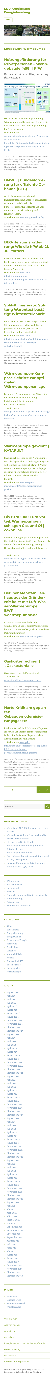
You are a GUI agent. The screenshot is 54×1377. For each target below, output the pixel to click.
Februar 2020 (13, 1258)
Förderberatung (14, 898)
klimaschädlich (26, 689)
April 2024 (12, 1090)
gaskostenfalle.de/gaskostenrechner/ (22, 680)
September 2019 (15, 1276)
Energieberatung (30, 156)
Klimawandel (23, 775)
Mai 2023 (11, 1129)
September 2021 (15, 1199)
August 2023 (13, 1118)
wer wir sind (13, 888)
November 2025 (15, 1024)
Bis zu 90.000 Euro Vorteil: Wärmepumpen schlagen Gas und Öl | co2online (25, 523)
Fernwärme (9, 164)
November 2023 (14, 1108)
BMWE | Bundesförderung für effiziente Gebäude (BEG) (24, 184)
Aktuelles (11, 891)
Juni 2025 (11, 1041)
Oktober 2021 (13, 1195)
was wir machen (15, 884)
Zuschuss (21, 170)
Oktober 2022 (13, 1153)
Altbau (19, 156)
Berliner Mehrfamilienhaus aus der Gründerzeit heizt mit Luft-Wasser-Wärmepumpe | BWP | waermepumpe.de (25, 604)
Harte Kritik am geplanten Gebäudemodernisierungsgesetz (25, 714)
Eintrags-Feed (14, 1300)
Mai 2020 (11, 1251)
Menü (8, 20)
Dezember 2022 (14, 1146)
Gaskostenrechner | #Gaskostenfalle (22, 663)
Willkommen (13, 881)
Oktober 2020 (13, 1234)
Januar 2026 (13, 1017)
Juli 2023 (11, 1122)
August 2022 (13, 1160)
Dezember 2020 (14, 1227)
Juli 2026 (11, 996)
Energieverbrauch (11, 433)
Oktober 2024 (13, 1069)
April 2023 (12, 1132)
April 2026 (12, 1006)
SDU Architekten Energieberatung (17, 10)
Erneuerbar (24, 433)
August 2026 (13, 992)
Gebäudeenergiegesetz (14, 772)
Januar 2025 (13, 1059)
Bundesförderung (26, 162)
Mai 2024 (11, 1087)
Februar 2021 (13, 1220)
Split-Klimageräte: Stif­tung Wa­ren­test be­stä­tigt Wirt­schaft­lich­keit (25, 309)
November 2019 (14, 1269)
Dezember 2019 (14, 1265)
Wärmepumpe (27, 159)
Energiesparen (23, 358)
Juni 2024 (11, 1083)
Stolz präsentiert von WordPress (29, 1372)
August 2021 (13, 1202)
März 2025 (12, 1052)
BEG (11, 229)
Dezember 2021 (14, 1188)
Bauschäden (13, 929)
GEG (26, 772)
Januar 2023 (13, 1143)
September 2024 (15, 1073)
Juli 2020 (11, 1244)
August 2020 (13, 1241)
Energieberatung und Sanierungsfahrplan (27, 895)
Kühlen (18, 360)
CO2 (20, 577)
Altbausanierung (11, 162)
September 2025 (15, 1031)
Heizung (37, 164)
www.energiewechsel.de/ (31, 217)
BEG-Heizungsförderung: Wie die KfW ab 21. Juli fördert (26, 246)
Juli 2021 (11, 1206)
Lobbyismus (34, 775)
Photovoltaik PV (15, 961)
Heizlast (43, 433)
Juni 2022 (11, 1167)
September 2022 (15, 1157)
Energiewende (10, 499)
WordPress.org (14, 1307)
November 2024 (15, 1066)
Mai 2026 (11, 1003)
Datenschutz (13, 902)
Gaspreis (39, 694)
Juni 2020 (11, 1248)
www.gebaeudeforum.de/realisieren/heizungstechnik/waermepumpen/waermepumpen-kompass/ (27, 415)
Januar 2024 (13, 1101)
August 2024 (13, 1076)
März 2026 (12, 1010)
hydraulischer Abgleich (21, 436)
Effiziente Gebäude (29, 764)
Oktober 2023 (13, 1111)
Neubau (7, 226)
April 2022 (12, 1174)
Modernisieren (32, 167)
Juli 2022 (11, 1164)
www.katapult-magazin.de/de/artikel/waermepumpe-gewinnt (23, 486)
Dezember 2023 (14, 1104)
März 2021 (12, 1216)
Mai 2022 (11, 1171)
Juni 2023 (11, 1125)
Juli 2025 (11, 1038)
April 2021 (12, 1213)
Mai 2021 (11, 1209)
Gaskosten (30, 694)
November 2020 (15, 1230)
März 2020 (12, 1255)
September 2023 (15, 1115)
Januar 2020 (13, 1262)
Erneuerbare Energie (25, 499)
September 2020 (15, 1237)
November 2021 (14, 1192)
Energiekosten (10, 358)
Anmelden (12, 1296)
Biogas (28, 692)
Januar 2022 (13, 1185)
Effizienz (22, 430)
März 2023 (12, 1136)
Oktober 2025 (13, 1027)
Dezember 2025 (14, 1020)
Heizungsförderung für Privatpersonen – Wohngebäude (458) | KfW (26, 63)
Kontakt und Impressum (19, 905)
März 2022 (12, 1178)
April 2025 (12, 1048)
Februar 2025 (13, 1055)
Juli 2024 (11, 1080)
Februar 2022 (13, 1181)
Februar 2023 (13, 1139)
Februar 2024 (13, 1097)
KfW (43, 164)
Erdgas (20, 504)
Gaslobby (15, 689)
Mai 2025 (11, 1045)
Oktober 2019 (13, 1272)
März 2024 (12, 1094)
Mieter (22, 167)
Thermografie (14, 964)
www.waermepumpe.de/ (31, 636)
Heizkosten (28, 164)
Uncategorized (14, 968)
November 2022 (15, 1150)
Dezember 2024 (14, 1062)
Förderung (15, 159)
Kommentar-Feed (16, 1303)
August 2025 (13, 1034)
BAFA (6, 229)
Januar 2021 (12, 1223)
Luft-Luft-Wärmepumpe (32, 360)
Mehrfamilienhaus (11, 167)
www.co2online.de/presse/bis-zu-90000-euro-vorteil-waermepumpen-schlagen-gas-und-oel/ (25, 562)
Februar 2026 (13, 1013)
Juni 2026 (11, 999)
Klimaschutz (9, 360)
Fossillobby (8, 762)
